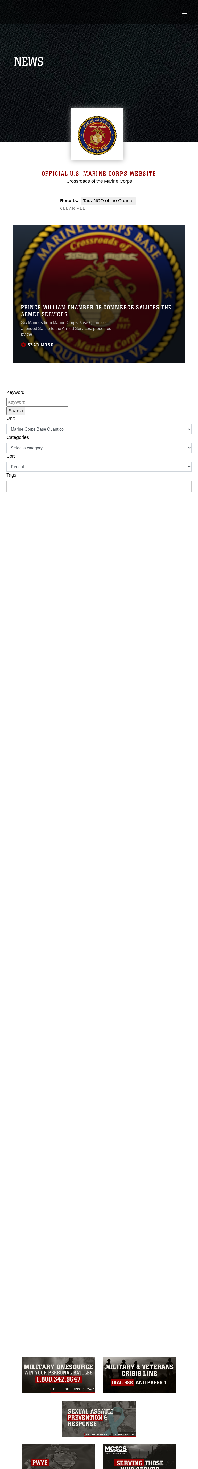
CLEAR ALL (73, 208)
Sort (10, 456)
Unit (10, 418)
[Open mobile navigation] (184, 12)
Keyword (15, 392)
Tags (11, 475)
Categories (17, 437)
